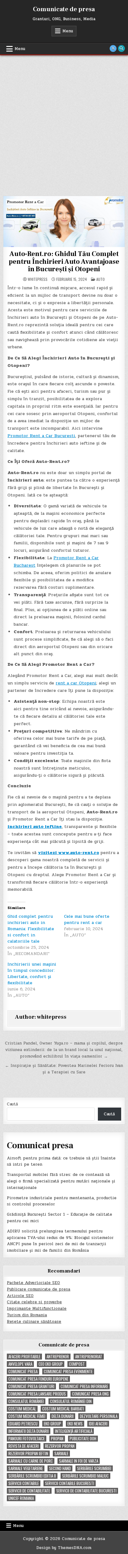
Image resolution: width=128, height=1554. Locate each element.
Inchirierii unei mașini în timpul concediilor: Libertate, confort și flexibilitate (31, 973)
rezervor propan (60, 1446)
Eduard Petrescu (23, 1424)
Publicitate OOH (83, 1439)
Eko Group (52, 1424)
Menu (67, 31)
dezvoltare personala (98, 1416)
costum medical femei (26, 1416)
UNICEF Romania (21, 1498)
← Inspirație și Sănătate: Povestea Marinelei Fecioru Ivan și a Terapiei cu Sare (64, 1069)
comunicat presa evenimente (68, 1371)
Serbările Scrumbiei (94, 1468)
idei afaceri (98, 1424)
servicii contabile (23, 1483)
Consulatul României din (71, 1401)
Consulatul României (26, 1401)
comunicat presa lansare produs (37, 1394)
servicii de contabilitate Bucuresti (86, 1491)
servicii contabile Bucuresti (69, 1483)
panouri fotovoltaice (26, 1439)
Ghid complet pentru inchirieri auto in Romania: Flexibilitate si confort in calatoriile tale (30, 928)
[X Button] (113, 48)
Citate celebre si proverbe (34, 1302)
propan (57, 1439)
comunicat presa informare (84, 1386)
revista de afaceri (23, 1446)
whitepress (38, 279)
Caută (12, 1104)
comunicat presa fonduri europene (38, 1379)
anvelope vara (20, 1364)
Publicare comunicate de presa (38, 1289)
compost (77, 1364)
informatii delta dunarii (28, 1431)
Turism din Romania (27, 1315)
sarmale (61, 1453)
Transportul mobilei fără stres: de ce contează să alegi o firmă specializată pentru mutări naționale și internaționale (61, 1181)
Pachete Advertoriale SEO (33, 1283)
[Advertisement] (64, 122)
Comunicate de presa (64, 9)
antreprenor (58, 1357)
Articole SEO (20, 1296)
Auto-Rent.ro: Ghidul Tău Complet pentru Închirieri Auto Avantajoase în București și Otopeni (64, 261)
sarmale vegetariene (25, 1468)
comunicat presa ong (90, 1394)
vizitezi (48, 852)
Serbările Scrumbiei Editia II (32, 1476)
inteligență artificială (73, 1431)
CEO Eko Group (51, 1364)
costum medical (22, 1409)
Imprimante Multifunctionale (36, 1308)
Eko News (75, 1424)
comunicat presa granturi (31, 1386)
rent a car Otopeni (76, 683)
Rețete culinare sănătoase (34, 1322)
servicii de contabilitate (29, 1491)
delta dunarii (63, 1416)
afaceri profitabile (24, 1357)
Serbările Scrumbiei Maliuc (85, 1476)
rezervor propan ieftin (28, 1453)
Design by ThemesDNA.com (63, 1548)
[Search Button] (121, 48)
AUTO (100, 279)
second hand (60, 1468)
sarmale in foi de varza (78, 1461)
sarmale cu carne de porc (30, 1461)
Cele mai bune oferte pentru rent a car (86, 919)
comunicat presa (23, 1371)
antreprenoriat (88, 1357)
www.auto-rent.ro (78, 852)
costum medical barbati (63, 1409)
